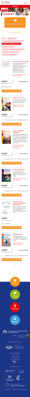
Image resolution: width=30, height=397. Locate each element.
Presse (19, 335)
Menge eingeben (23, 81)
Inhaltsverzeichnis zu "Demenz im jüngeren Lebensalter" (18, 146)
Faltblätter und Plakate (7, 46)
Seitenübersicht (21, 337)
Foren (15, 296)
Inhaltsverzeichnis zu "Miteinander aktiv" (18, 243)
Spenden (15, 321)
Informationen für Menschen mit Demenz (12, 41)
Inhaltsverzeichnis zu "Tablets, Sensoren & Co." (19, 105)
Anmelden (18, 32)
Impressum (7, 389)
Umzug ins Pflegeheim (19, 170)
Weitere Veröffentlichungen (8, 54)
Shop (15, 283)
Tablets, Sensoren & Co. (19, 97)
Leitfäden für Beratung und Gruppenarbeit (12, 49)
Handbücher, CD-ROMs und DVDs (10, 52)
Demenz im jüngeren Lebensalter (18, 131)
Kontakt (15, 335)
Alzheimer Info (11, 38)
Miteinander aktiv (17, 234)
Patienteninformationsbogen (20, 61)
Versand (10, 83)
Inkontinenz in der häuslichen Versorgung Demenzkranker (19, 203)
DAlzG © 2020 (23, 389)
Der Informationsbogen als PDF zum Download (20, 75)
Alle (3, 38)
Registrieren (12, 32)
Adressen (15, 309)
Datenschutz (15, 389)
